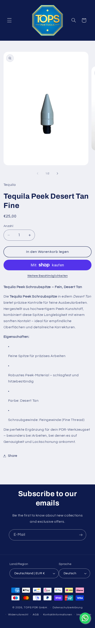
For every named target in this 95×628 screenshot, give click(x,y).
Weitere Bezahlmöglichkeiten (47, 276)
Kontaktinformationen (57, 614)
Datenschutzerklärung (68, 607)
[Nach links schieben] (37, 173)
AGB (36, 614)
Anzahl (8, 226)
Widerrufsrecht (18, 614)
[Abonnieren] (81, 534)
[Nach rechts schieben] (57, 173)
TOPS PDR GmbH (35, 607)
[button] (9, 20)
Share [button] (12, 455)
